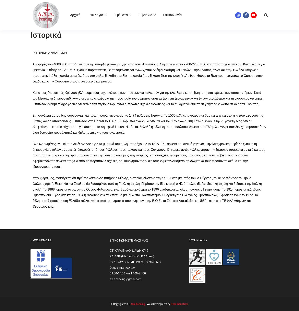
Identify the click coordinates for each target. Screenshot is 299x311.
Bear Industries (180, 304)
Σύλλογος (96, 15)
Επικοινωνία (172, 15)
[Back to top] (295, 307)
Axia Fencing (138, 304)
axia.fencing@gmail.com (126, 279)
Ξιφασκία (145, 15)
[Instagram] (238, 15)
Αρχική (75, 15)
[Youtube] (254, 15)
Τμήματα (121, 15)
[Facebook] (246, 15)
